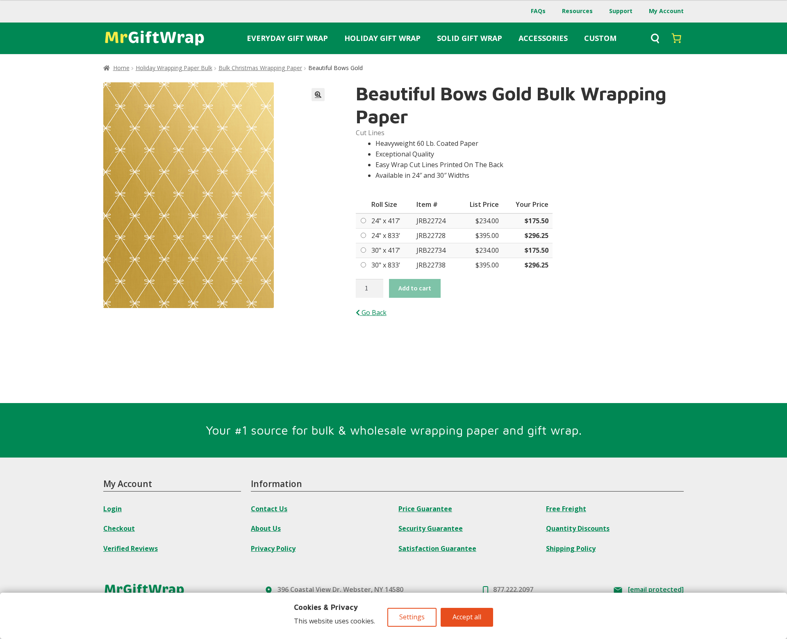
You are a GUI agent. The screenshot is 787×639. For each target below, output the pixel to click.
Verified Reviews (130, 548)
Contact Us (269, 508)
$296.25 (536, 235)
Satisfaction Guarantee (437, 548)
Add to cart (414, 288)
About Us (266, 528)
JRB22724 (431, 220)
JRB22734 (431, 250)
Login (112, 508)
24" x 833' (385, 235)
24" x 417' (385, 220)
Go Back (373, 312)
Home (121, 68)
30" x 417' (385, 250)
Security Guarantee (430, 528)
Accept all (467, 616)
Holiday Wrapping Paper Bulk (174, 68)
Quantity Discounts (578, 528)
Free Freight (566, 508)
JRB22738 (431, 265)
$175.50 (536, 220)
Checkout (119, 528)
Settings (412, 616)
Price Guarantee (425, 508)
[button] (318, 94)
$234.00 (487, 220)
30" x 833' (385, 265)
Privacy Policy (273, 548)
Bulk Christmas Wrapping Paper (260, 68)
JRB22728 (431, 235)
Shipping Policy (571, 548)
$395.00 (487, 235)
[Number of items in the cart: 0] (676, 38)
